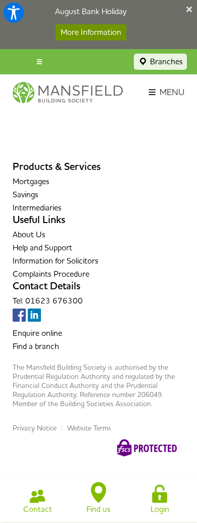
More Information (91, 32)
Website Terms (89, 428)
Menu (171, 92)
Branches (165, 61)
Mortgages (31, 181)
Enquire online (37, 333)
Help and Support (42, 247)
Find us (98, 509)
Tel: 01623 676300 (48, 301)
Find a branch (36, 346)
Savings (25, 194)
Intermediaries (37, 207)
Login (160, 509)
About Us (29, 234)
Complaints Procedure (51, 274)
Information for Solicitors (55, 261)
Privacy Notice (35, 428)
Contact (37, 509)
